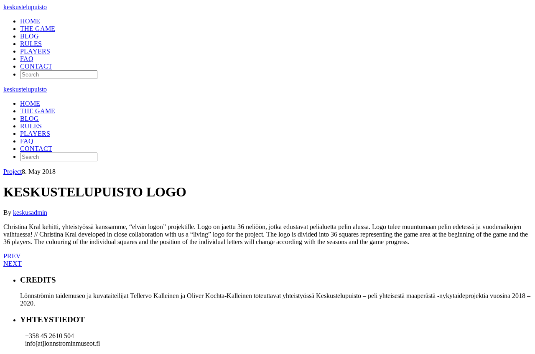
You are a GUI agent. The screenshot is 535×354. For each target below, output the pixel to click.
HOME (30, 21)
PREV (12, 256)
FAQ (26, 58)
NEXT (12, 263)
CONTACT (36, 66)
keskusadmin (30, 212)
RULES (31, 43)
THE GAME (37, 28)
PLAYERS (35, 51)
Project (12, 171)
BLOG (29, 36)
